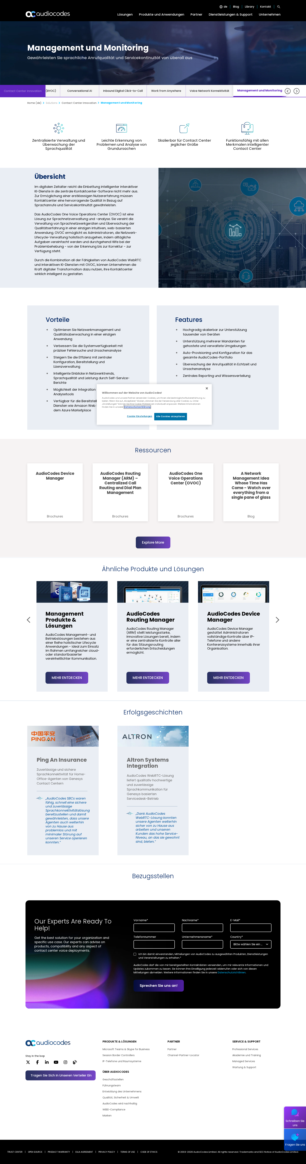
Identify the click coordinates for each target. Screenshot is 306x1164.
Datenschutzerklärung (137, 407)
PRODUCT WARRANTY (59, 1151)
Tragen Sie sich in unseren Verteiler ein (61, 1075)
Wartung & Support (244, 1067)
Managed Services (243, 1061)
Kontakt (265, 6)
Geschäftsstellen (113, 1079)
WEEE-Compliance (114, 1109)
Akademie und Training (246, 1055)
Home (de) (34, 103)
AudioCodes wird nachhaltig (120, 1103)
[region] (154, 404)
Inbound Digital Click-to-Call (123, 90)
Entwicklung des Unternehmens (122, 1091)
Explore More (153, 542)
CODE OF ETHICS (148, 1151)
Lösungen (125, 14)
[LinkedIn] (46, 1063)
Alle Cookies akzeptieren (170, 416)
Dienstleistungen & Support (231, 14)
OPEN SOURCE (35, 1151)
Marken (107, 1115)
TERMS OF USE (127, 1151)
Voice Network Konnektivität (209, 90)
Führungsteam (112, 1085)
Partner (196, 14)
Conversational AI (79, 90)
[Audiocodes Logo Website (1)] (48, 14)
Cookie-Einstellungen (139, 416)
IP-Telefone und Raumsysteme (122, 1061)
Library (249, 6)
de (225, 6)
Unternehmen (269, 14)
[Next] (296, 91)
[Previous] (288, 91)
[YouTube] (56, 1063)
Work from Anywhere (166, 90)
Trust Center (14, 1151)
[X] (28, 1063)
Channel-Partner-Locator (183, 1055)
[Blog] (74, 1063)
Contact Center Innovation (23, 91)
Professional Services (245, 1049)
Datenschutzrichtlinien (232, 972)
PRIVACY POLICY (106, 1151)
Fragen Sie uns (295, 1145)
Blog (236, 6)
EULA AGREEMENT (84, 1151)
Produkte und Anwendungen (161, 14)
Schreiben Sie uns (295, 1123)
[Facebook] (37, 1063)
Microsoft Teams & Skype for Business (126, 1049)
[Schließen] (207, 388)
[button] (30, 620)
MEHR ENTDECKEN (67, 677)
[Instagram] (65, 1063)
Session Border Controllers (119, 1055)
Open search (278, 6)
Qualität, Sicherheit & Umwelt (121, 1097)
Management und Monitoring (259, 90)
